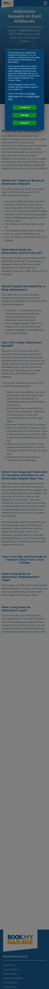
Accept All (24, 107)
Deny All (24, 123)
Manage (24, 115)
